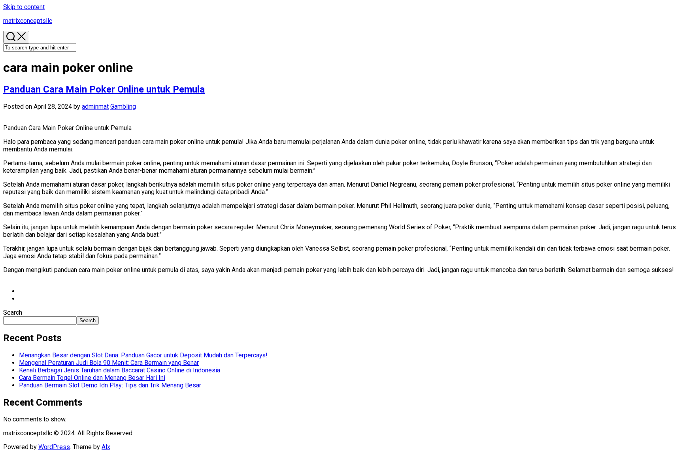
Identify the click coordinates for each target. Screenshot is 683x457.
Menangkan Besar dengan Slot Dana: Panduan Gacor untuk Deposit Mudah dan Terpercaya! (143, 355)
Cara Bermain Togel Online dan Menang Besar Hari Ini (92, 377)
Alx (106, 447)
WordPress (54, 447)
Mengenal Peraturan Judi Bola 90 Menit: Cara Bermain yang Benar (109, 362)
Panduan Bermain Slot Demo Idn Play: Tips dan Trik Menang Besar (110, 385)
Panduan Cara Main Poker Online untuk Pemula (104, 89)
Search (12, 312)
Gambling (123, 106)
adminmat (95, 106)
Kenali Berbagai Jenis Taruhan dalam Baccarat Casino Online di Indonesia (119, 370)
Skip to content (24, 7)
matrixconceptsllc (27, 21)
